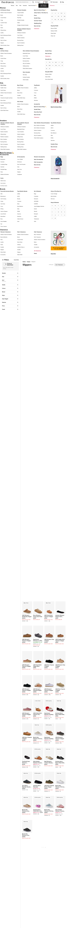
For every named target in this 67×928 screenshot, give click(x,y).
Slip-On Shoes (3, 40)
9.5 (55, 19)
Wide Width (53, 33)
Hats (18, 166)
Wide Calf (53, 35)
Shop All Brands (55, 202)
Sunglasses (19, 174)
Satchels (2, 166)
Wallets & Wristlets (5, 174)
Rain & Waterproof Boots (6, 35)
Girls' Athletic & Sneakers (39, 127)
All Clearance (37, 250)
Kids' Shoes (3, 85)
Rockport (36, 213)
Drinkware (19, 161)
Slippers (2, 42)
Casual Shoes (3, 17)
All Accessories (21, 156)
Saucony (19, 213)
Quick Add (27, 623)
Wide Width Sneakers (27, 68)
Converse (36, 90)
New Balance (53, 133)
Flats (2, 25)
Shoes (28, 261)
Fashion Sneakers (21, 37)
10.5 (61, 19)
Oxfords (2, 71)
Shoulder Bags (4, 169)
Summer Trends (38, 20)
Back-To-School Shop (56, 107)
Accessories (37, 104)
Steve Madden (4, 221)
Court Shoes (19, 35)
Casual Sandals (20, 12)
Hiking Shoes (3, 30)
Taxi (1, 224)
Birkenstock (3, 196)
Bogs (35, 193)
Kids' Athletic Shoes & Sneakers (42, 122)
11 (64, 19)
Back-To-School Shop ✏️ (40, 10)
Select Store (10, 264)
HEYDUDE (36, 201)
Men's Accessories (38, 159)
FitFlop (2, 208)
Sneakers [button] (25, 5)
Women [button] (12, 5)
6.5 (52, 16)
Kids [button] (20, 5)
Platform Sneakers (4, 136)
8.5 (64, 16)
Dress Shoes (3, 63)
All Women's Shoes (5, 10)
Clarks (2, 201)
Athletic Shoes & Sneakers (6, 12)
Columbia (36, 196)
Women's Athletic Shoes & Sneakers (23, 29)
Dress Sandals (20, 15)
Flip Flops (19, 17)
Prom (35, 15)
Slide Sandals (25, 79)
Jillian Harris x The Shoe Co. (41, 12)
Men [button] (17, 5)
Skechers (36, 100)
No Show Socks (4, 185)
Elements (36, 198)
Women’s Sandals (21, 10)
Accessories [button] (40, 5)
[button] (30, 603)
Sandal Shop (37, 18)
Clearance (36, 28)
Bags (2, 156)
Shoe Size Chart (38, 112)
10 (58, 19)
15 (49, 68)
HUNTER (36, 203)
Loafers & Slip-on (20, 247)
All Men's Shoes (4, 50)
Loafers (2, 32)
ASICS (52, 127)
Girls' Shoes (20, 101)
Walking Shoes (20, 45)
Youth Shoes (3, 90)
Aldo (1, 193)
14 (46, 68)
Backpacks (3, 159)
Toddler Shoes (3, 87)
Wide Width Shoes (4, 110)
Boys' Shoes (20, 85)
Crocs (35, 92)
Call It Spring (3, 198)
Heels (2, 27)
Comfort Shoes (4, 22)
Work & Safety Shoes (5, 45)
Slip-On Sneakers (21, 42)
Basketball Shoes (26, 53)
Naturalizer (3, 216)
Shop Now (53, 253)
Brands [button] (46, 5)
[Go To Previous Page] (42, 847)
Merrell (35, 211)
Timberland (36, 218)
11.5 (56, 65)
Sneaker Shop (54, 144)
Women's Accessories (39, 156)
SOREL (35, 216)
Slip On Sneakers (37, 135)
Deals (35, 253)
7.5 (58, 16)
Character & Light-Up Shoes (6, 97)
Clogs (2, 20)
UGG (35, 221)
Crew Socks (3, 183)
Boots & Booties (4, 237)
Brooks (18, 198)
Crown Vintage (54, 193)
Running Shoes (20, 40)
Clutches (2, 161)
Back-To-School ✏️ (33, 5)
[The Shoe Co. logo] (8, 2)
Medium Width (54, 30)
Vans (18, 221)
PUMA (35, 97)
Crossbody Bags (4, 164)
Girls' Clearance (37, 237)
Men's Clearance (21, 232)
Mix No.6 (53, 198)
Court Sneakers (20, 131)
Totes (2, 172)
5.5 (61, 13)
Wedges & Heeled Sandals (22, 25)
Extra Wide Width (49, 79)
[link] (27, 617)
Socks (2, 178)
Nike (35, 95)
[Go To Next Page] (45, 847)
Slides (18, 22)
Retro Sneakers (4, 139)
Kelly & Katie (53, 196)
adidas (35, 87)
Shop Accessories (55, 178)
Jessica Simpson (4, 211)
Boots (2, 15)
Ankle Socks (3, 180)
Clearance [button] (52, 5)
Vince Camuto (4, 226)
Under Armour (20, 218)
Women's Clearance (6, 232)
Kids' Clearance (38, 232)
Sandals (2, 37)
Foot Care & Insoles (21, 164)
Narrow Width (54, 28)
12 (52, 22)
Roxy (2, 218)
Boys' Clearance (37, 234)
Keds (18, 203)
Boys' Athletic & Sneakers (39, 125)
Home (24, 261)
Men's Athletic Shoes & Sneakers (31, 50)
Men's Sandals (26, 72)
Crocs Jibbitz (20, 159)
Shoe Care (19, 169)
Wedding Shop (37, 23)
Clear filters (16, 259)
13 (62, 65)
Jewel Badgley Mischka (39, 206)
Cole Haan (3, 203)
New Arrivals (37, 26)
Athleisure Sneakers (21, 32)
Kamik (35, 208)
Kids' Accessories (38, 162)
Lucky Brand (3, 213)
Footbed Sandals (20, 20)
